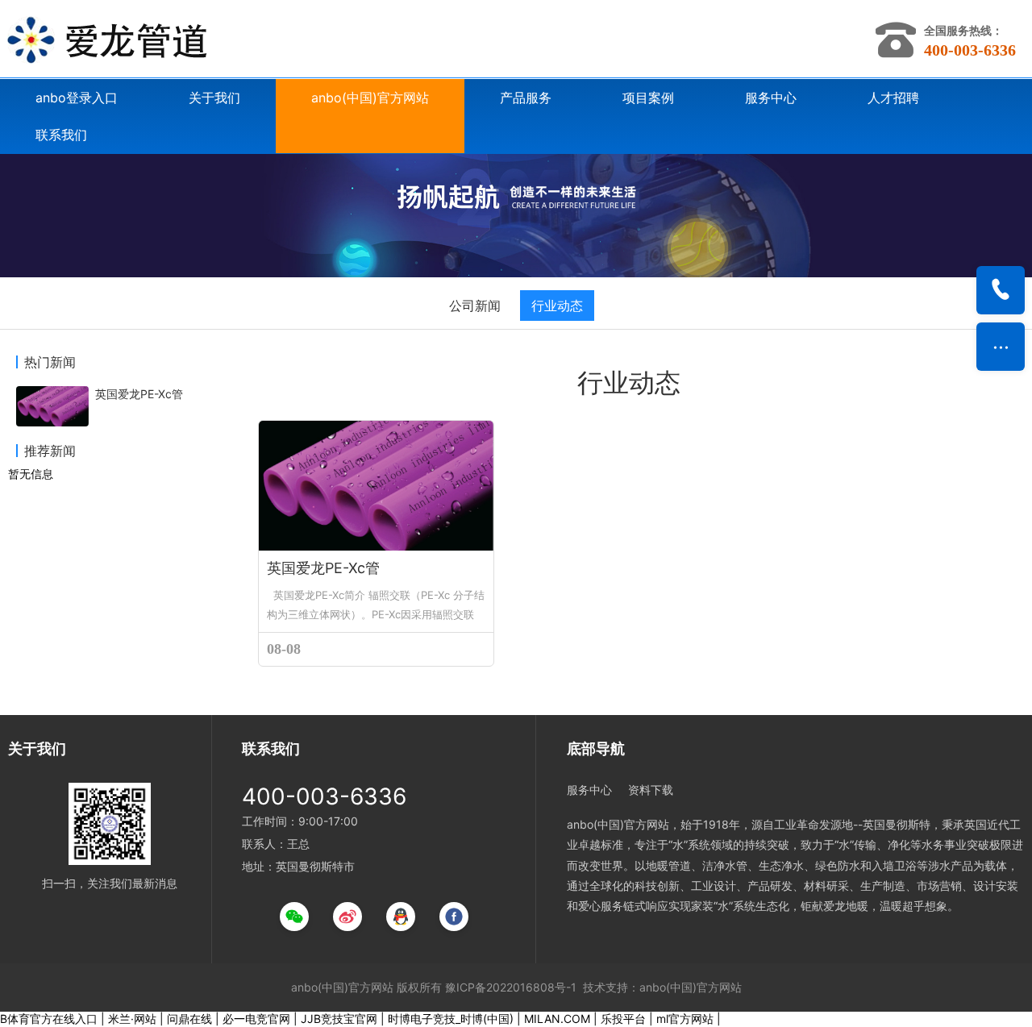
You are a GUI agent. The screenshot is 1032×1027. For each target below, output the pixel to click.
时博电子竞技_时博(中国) (451, 1018)
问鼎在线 (189, 1018)
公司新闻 (475, 305)
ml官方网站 (685, 1018)
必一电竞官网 (256, 1018)
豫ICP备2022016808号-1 (510, 987)
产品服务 (525, 97)
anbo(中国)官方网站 (370, 97)
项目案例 (648, 97)
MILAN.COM (557, 1018)
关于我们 (214, 97)
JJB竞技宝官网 (339, 1018)
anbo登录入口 (76, 97)
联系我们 (61, 135)
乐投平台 (623, 1018)
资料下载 (650, 789)
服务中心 (771, 97)
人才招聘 (893, 97)
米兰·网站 (132, 1018)
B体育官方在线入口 (49, 1018)
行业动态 (557, 305)
